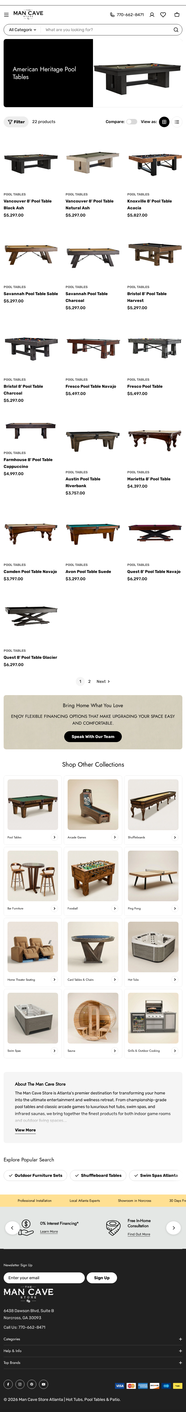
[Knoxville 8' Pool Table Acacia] (154, 160)
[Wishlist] (163, 15)
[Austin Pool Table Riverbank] (93, 438)
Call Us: (10, 1327)
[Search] (176, 29)
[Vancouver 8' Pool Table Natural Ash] (93, 160)
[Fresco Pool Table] (154, 345)
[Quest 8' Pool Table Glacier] (31, 616)
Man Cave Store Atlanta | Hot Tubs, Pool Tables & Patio (69, 1399)
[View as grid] (164, 121)
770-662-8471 (31, 1327)
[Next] (173, 1228)
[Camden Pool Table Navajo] (31, 530)
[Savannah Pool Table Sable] (31, 252)
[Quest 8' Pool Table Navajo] (154, 530)
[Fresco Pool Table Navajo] (93, 345)
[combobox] (93, 29)
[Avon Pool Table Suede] (93, 530)
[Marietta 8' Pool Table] (154, 438)
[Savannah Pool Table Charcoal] (93, 252)
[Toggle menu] (6, 14)
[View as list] (176, 121)
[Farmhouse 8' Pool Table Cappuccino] (31, 428)
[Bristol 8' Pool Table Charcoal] (31, 345)
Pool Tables (15, 194)
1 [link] (80, 681)
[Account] (152, 14)
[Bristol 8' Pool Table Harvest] (154, 252)
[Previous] (12, 1228)
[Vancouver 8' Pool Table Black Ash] (31, 160)
